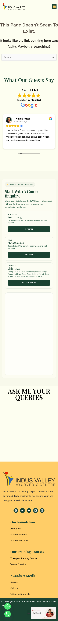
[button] (54, 6)
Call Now (29, 255)
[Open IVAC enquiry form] (43, 613)
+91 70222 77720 (17, 217)
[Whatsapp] (7, 606)
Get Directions (29, 283)
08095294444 (16, 243)
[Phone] (7, 614)
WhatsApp (29, 229)
